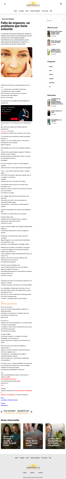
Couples (51, 78)
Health (51, 74)
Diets (50, 70)
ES (50, 86)
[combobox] (55, 20)
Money (51, 66)
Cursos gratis (45, 11)
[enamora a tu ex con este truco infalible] (16, 121)
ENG (51, 11)
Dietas (15, 11)
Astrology (51, 82)
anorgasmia (4, 131)
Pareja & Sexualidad (35, 11)
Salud (27, 11)
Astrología (21, 11)
